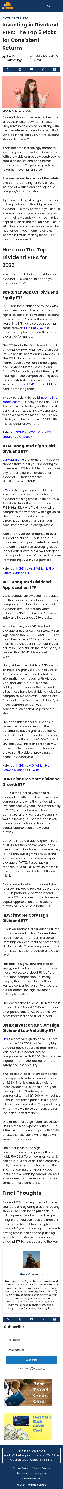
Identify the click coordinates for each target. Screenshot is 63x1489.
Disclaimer (22, 1473)
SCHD (6, 306)
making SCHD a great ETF (34, 384)
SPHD (6, 1039)
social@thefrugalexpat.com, (24, 1455)
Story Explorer (39, 1473)
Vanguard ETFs (13, 460)
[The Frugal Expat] (7, 6)
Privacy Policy (20, 1468)
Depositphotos (31, 1478)
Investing (21, 17)
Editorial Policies (41, 1468)
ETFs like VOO (33, 328)
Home (6, 17)
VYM (5, 490)
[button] (49, 6)
